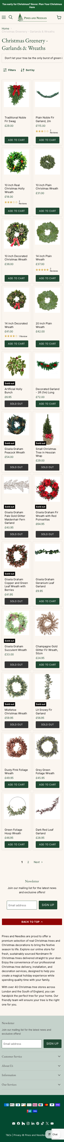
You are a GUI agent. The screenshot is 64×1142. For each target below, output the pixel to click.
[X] (46, 1123)
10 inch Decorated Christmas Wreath (16, 257)
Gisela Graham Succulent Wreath (16, 648)
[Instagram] (27, 1123)
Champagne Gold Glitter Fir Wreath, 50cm (47, 650)
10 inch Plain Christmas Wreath (47, 186)
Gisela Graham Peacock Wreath (15, 450)
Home (5, 28)
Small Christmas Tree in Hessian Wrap (46, 452)
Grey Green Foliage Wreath (45, 771)
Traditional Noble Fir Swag (15, 119)
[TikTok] (41, 1123)
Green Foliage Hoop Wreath (13, 831)
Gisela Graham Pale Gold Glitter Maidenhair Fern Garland (15, 518)
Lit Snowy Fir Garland (44, 711)
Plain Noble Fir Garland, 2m (45, 119)
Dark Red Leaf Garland (44, 831)
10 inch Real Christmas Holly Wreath (15, 188)
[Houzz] (22, 1123)
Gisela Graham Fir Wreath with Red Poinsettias (47, 516)
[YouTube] (51, 1123)
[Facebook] (17, 1123)
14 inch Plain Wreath (44, 257)
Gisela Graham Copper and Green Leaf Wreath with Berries (16, 585)
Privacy (17, 1135)
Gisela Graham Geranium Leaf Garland (45, 583)
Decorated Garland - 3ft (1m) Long (47, 390)
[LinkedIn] (32, 1123)
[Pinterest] (37, 1123)
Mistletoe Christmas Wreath (16, 711)
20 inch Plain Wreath (44, 325)
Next (37, 862)
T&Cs (8, 1135)
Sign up (48, 905)
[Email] (13, 1123)
